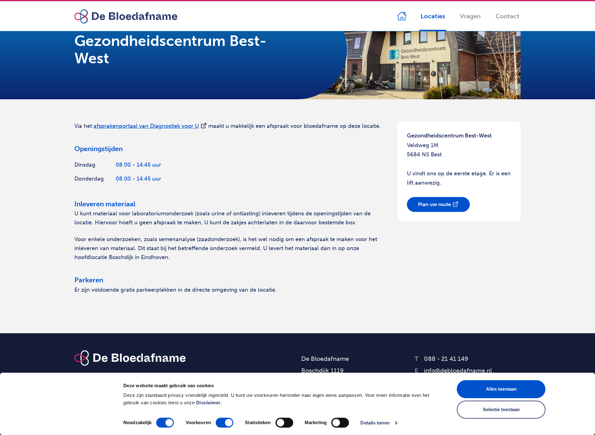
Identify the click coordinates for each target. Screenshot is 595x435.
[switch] (224, 423)
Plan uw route (434, 204)
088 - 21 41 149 (441, 358)
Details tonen (374, 422)
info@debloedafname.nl (453, 370)
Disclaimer (208, 402)
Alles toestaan (501, 389)
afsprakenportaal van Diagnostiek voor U (146, 126)
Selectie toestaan (501, 409)
